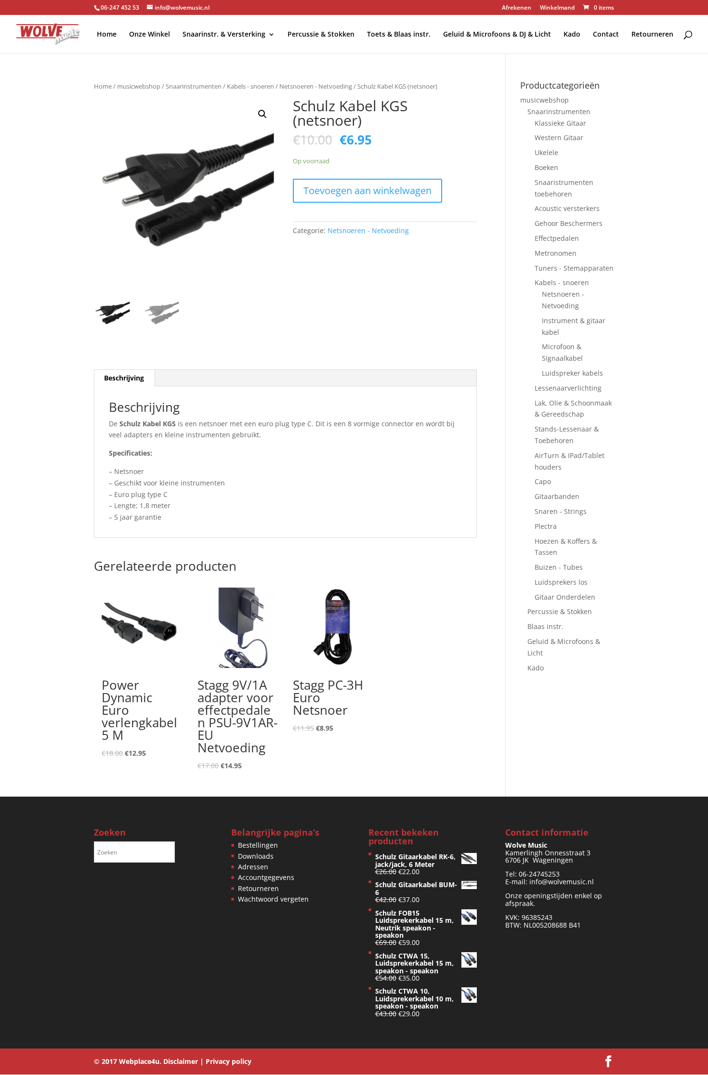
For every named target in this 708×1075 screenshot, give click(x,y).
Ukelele (546, 152)
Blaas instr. (545, 626)
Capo (543, 481)
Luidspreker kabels (572, 373)
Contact (606, 35)
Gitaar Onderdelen (565, 597)
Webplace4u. (140, 1061)
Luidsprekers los (561, 582)
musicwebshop (138, 86)
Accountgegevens (266, 877)
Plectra (546, 526)
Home (107, 35)
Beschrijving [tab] (124, 377)
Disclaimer (180, 1061)
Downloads (256, 856)
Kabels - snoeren (250, 86)
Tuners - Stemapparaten (574, 268)
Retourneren (652, 35)
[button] (262, 114)
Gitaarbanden (557, 496)
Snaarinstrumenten (194, 86)
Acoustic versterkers (567, 208)
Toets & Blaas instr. (399, 35)
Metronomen (556, 253)
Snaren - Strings (561, 511)
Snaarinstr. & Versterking (224, 35)
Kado (572, 35)
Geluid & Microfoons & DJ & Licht (497, 35)
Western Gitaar (559, 137)
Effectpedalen (557, 238)
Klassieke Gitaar (560, 123)
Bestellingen (258, 845)
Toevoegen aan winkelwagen (367, 190)
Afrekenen (516, 8)
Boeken (546, 167)
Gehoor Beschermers (569, 223)
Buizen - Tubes (559, 567)
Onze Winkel (149, 35)
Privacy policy (228, 1061)
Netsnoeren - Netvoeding (315, 86)
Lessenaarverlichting (568, 388)
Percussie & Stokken (321, 35)
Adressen (253, 866)
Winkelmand (557, 8)
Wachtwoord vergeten (273, 899)
